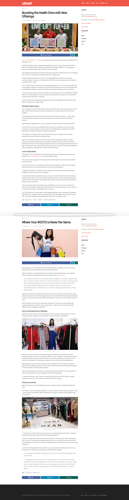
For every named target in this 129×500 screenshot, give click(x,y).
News (87, 3)
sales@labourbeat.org (98, 19)
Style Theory (61, 275)
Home (83, 3)
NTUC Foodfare (37, 60)
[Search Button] (106, 3)
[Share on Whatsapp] (76, 55)
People (93, 3)
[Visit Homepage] (27, 3)
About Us (87, 495)
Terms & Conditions (102, 495)
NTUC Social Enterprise (49, 199)
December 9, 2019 (37, 20)
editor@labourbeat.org (91, 16)
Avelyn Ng (25, 226)
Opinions (102, 3)
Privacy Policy (94, 495)
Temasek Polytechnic (36, 156)
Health (34, 199)
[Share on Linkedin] (72, 55)
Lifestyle (40, 199)
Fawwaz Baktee (26, 20)
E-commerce (28, 472)
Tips (97, 3)
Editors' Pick (28, 199)
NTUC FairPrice (26, 60)
